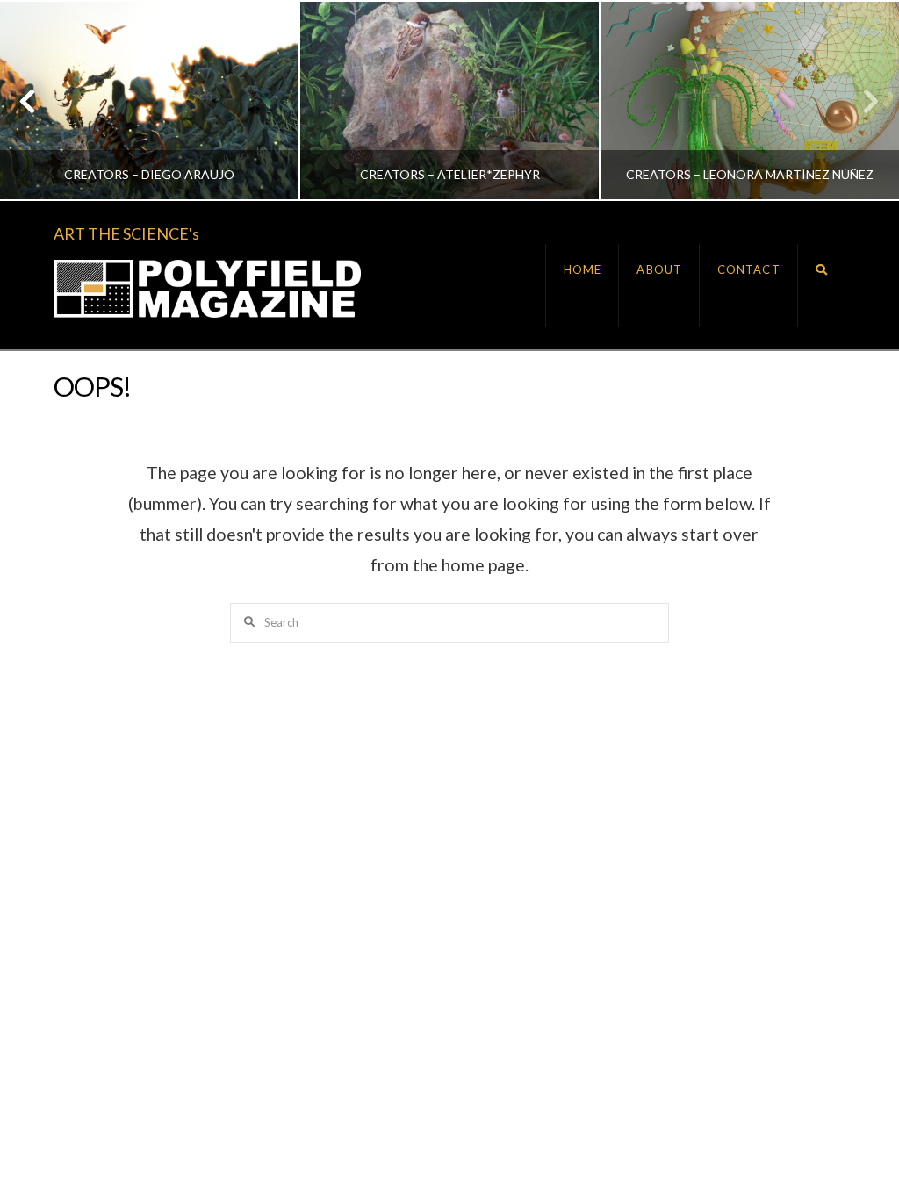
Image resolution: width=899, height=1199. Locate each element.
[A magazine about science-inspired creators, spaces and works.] (207, 289)
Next (861, 100)
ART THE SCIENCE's (126, 233)
